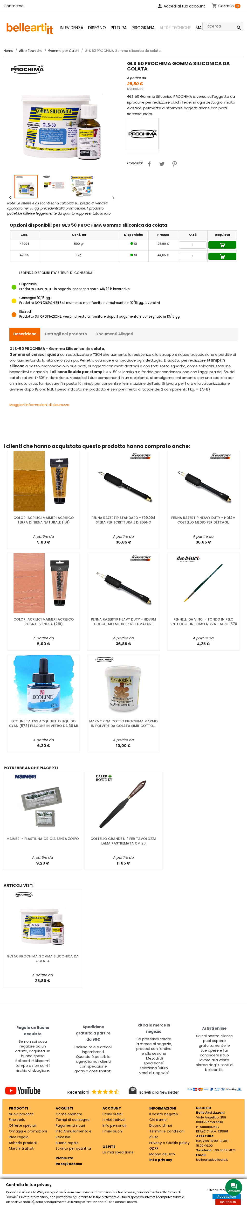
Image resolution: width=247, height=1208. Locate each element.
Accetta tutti (226, 1196)
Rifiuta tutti (228, 1202)
